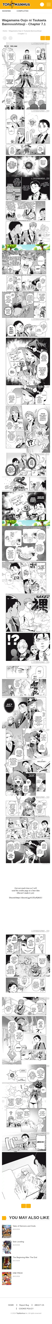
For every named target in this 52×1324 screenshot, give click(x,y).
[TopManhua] (17, 4)
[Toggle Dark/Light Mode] (11, 38)
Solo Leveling (18, 1242)
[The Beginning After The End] (6, 1263)
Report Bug (24, 1305)
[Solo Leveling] (6, 1247)
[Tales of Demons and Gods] (6, 1231)
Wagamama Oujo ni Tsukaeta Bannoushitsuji (25, 31)
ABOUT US (39, 1305)
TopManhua (20, 1313)
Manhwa (6, 11)
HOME (11, 1305)
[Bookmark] (5, 38)
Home (5, 31)
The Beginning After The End (25, 1257)
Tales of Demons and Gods (24, 1226)
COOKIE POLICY (26, 1309)
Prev (42, 38)
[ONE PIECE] (6, 1278)
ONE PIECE (18, 1273)
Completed (22, 11)
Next (47, 38)
